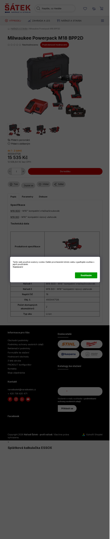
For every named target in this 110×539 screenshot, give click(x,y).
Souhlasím (86, 275)
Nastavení (18, 266)
